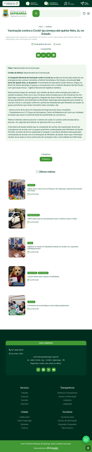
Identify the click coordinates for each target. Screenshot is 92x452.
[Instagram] (38, 370)
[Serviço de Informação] (67, 421)
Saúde (30, 243)
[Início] (40, 27)
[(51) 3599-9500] (16, 350)
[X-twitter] (49, 370)
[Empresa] (24, 397)
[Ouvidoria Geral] (67, 418)
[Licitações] (67, 401)
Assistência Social (33, 215)
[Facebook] (43, 370)
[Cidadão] (24, 394)
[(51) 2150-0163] (16, 353)
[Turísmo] (24, 429)
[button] (38, 55)
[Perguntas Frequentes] (67, 425)
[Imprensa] (24, 405)
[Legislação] (67, 405)
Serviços (24, 387)
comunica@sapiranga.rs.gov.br (46, 357)
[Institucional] (24, 418)
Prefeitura (46, 159)
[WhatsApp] (86, 439)
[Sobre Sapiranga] (24, 421)
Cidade (24, 412)
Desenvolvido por (40, 448)
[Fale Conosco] (67, 429)
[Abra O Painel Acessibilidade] (88, 448)
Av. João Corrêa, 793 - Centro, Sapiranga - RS (46, 360)
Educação (31, 185)
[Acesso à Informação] (67, 397)
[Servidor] (24, 401)
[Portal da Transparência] (67, 394)
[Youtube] (54, 370)
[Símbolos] (24, 425)
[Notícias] (48, 27)
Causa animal (32, 273)
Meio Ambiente (43, 273)
